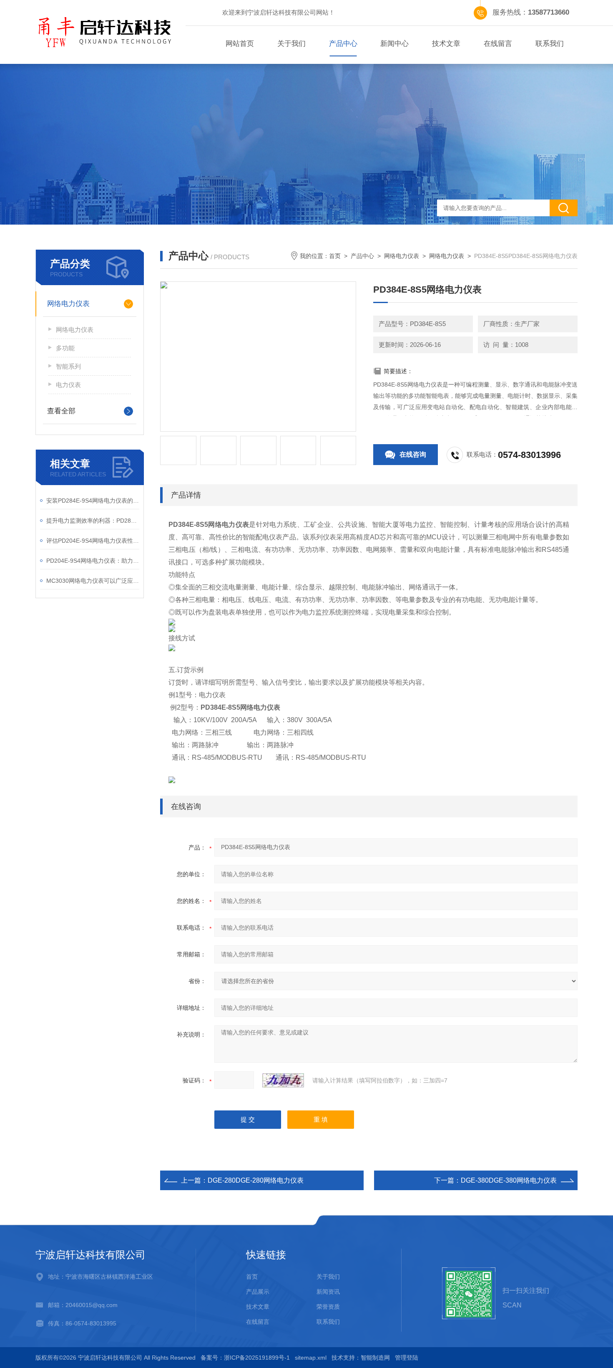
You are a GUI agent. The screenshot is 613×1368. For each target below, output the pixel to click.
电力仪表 (68, 384)
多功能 (65, 347)
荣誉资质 (328, 1306)
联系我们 (549, 44)
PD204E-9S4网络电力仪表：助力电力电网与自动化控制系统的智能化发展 (92, 560)
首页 (335, 256)
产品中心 (343, 44)
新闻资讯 (328, 1291)
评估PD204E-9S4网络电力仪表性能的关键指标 (92, 540)
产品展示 (257, 1291)
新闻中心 (394, 44)
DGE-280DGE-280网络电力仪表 (256, 1180)
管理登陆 (406, 1357)
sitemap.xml (311, 1357)
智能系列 (68, 366)
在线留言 (498, 44)
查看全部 (61, 411)
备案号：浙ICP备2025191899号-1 (245, 1357)
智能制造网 (375, 1357)
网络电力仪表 (68, 304)
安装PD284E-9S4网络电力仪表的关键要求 (92, 500)
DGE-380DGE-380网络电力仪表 (509, 1180)
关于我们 (291, 44)
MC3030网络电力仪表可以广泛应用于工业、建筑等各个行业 (92, 580)
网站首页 (240, 44)
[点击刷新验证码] (283, 1080)
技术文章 (446, 44)
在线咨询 (412, 454)
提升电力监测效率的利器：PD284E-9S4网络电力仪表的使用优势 (92, 520)
